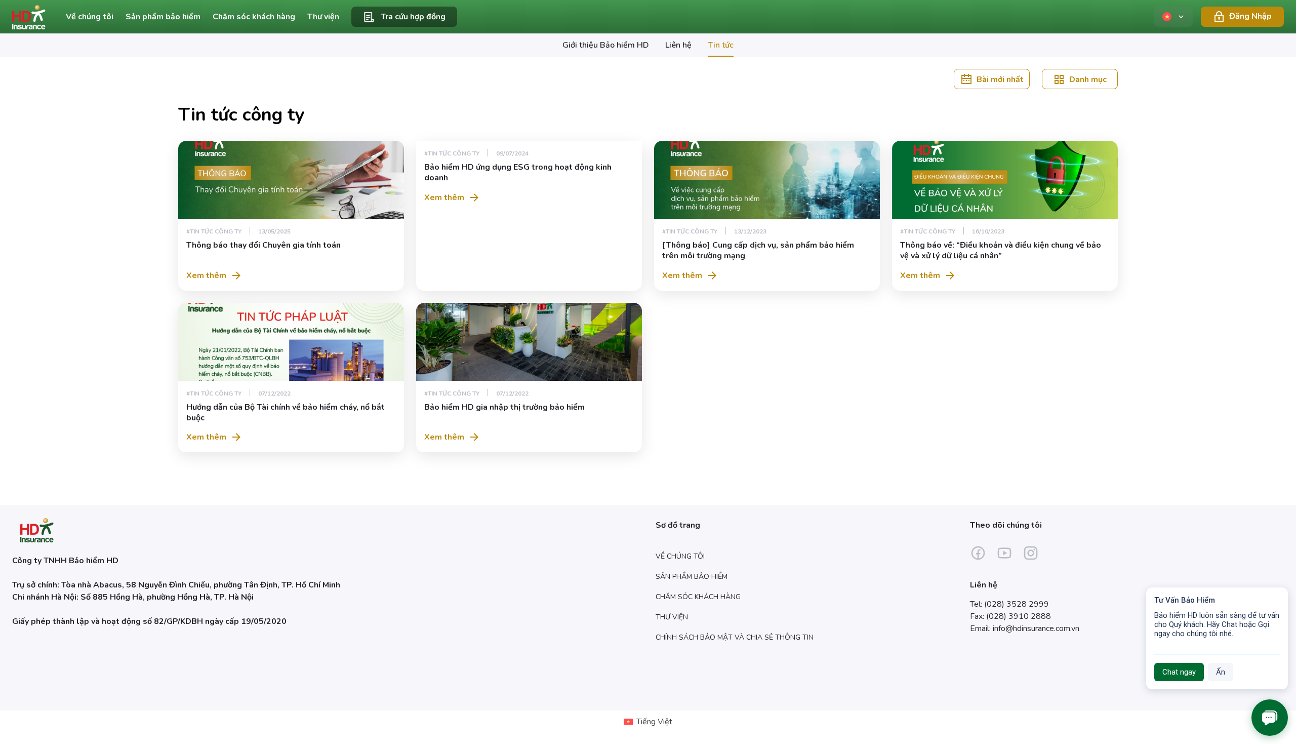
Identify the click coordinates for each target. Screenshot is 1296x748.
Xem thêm (206, 275)
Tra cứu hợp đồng (413, 16)
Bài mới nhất (1000, 79)
